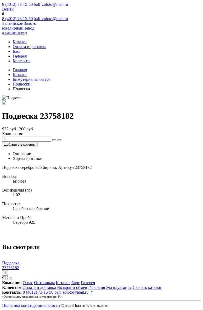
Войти (8, 9)
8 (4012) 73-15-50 (17, 4)
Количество (12, 133)
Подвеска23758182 (10, 265)
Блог (17, 51)
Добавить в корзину (20, 144)
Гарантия (96, 287)
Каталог (20, 42)
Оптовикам (44, 282)
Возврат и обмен (72, 287)
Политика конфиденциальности (31, 305)
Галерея (20, 56)
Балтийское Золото (19, 28)
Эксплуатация (119, 287)
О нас (28, 282)
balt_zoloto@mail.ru (51, 4)
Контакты (21, 61)
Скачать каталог (147, 287)
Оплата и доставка (29, 46)
